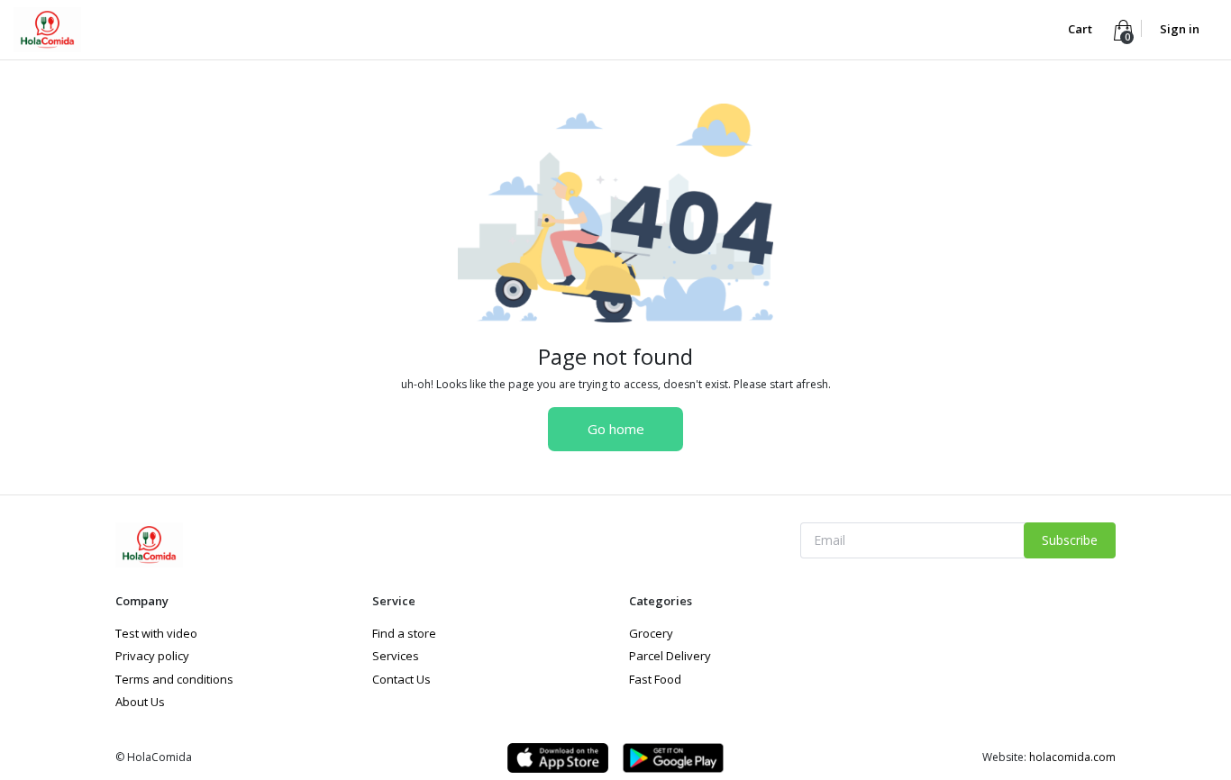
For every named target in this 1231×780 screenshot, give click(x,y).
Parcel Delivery (670, 656)
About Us (140, 702)
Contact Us (401, 679)
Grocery (651, 633)
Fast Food (655, 679)
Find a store (404, 633)
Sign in (1179, 29)
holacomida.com (1072, 757)
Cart (1081, 29)
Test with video (156, 633)
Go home (616, 429)
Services (395, 656)
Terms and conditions (174, 679)
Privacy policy (152, 656)
